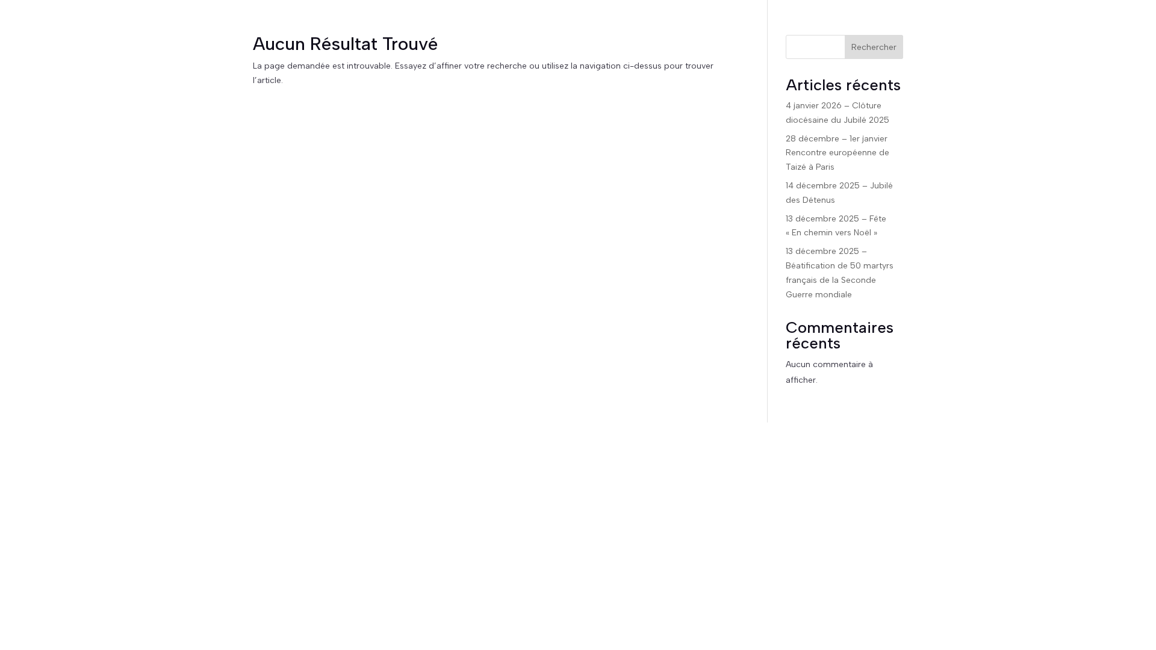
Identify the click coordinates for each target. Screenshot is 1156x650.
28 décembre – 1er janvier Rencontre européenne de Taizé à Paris (837, 153)
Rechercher (874, 47)
